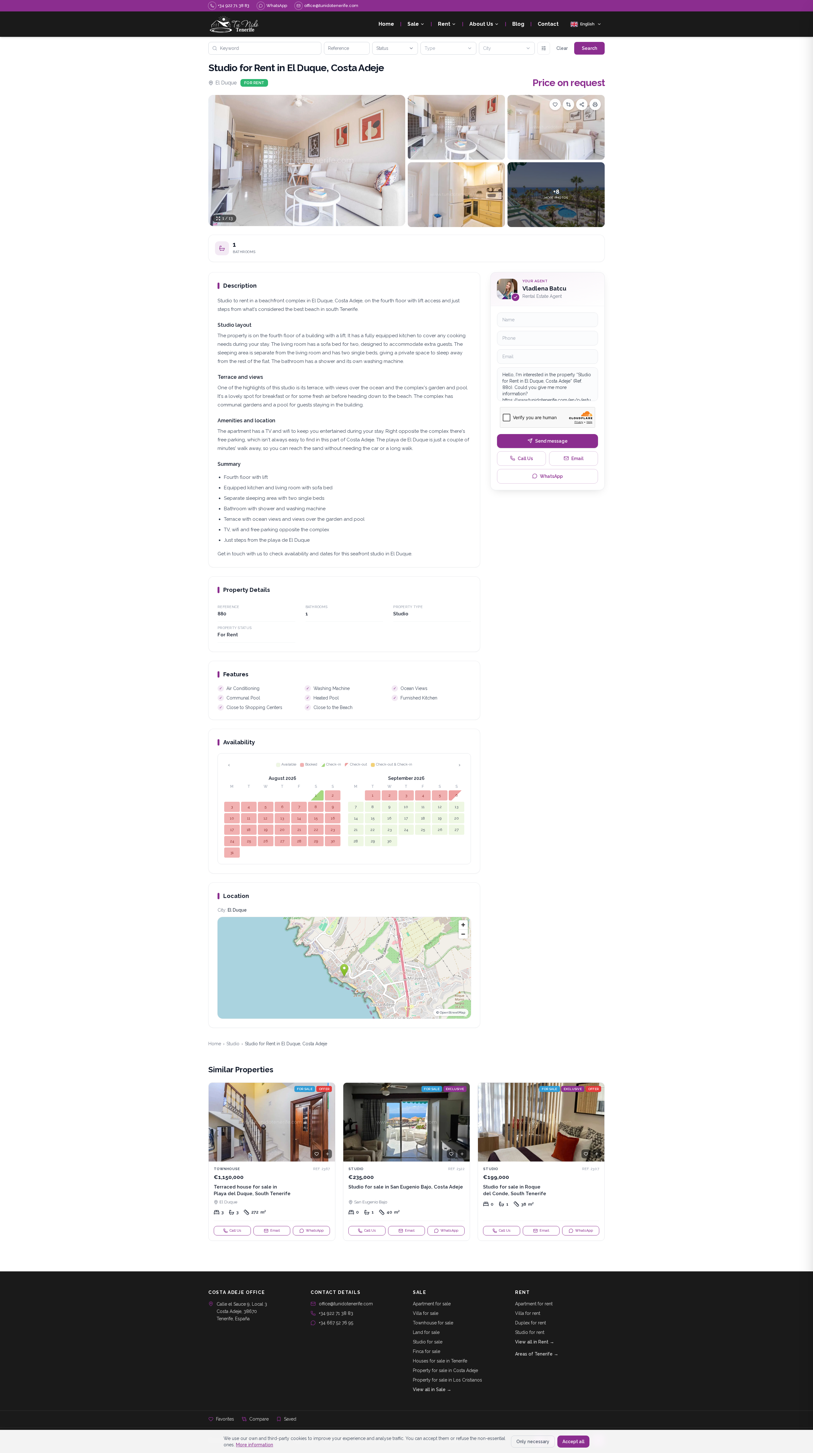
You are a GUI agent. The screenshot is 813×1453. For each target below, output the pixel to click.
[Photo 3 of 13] (556, 127)
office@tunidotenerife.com (346, 1303)
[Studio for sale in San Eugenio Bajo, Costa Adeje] (406, 1162)
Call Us (525, 458)
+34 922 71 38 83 (336, 1313)
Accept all (573, 1441)
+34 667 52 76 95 (336, 1322)
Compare (259, 1419)
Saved (290, 1419)
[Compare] (568, 104)
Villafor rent (527, 1313)
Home (386, 24)
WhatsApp (551, 476)
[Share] (582, 104)
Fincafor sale (426, 1351)
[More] (543, 48)
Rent (444, 24)
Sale (413, 24)
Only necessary (532, 1441)
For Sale (304, 1089)
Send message (551, 440)
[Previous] (216, 1122)
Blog (518, 24)
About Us (481, 24)
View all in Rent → (534, 1341)
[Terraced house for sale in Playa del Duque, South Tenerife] (272, 1162)
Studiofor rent (529, 1332)
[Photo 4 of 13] (456, 194)
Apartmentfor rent (534, 1303)
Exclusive (455, 1089)
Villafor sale (425, 1313)
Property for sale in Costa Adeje (445, 1370)
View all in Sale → (432, 1389)
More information (254, 1444)
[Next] (327, 1122)
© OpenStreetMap (450, 1012)
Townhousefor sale (433, 1322)
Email (577, 458)
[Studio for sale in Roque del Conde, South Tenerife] (541, 1162)
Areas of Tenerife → (536, 1353)
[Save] (555, 104)
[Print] (595, 104)
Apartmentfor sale (432, 1303)
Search (589, 48)
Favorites (225, 1419)
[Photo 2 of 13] (456, 127)
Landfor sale (426, 1332)
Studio (232, 1043)
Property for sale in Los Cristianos (447, 1380)
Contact (548, 24)
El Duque (226, 83)
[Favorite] (316, 1153)
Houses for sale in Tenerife (440, 1360)
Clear (562, 48)
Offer (324, 1089)
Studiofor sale (427, 1341)
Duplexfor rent (530, 1322)
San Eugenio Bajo (370, 1202)
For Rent (254, 83)
